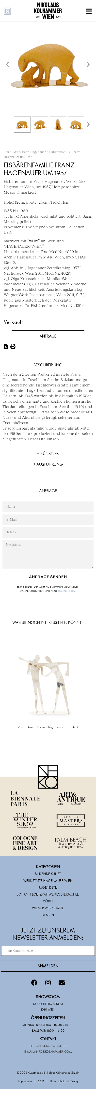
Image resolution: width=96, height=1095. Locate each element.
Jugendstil (48, 887)
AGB (41, 1081)
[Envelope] (61, 983)
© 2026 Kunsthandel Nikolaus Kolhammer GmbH (48, 1072)
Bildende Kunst (48, 874)
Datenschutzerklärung (64, 1081)
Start (7, 152)
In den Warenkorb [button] (48, 748)
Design (48, 915)
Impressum (25, 1081)
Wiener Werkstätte (48, 908)
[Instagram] (48, 983)
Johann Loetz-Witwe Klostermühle (48, 894)
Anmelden (48, 966)
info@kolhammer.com (53, 1051)
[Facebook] (34, 983)
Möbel (48, 901)
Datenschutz (67, 590)
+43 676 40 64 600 (55, 1046)
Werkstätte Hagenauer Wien (48, 881)
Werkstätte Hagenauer (30, 152)
